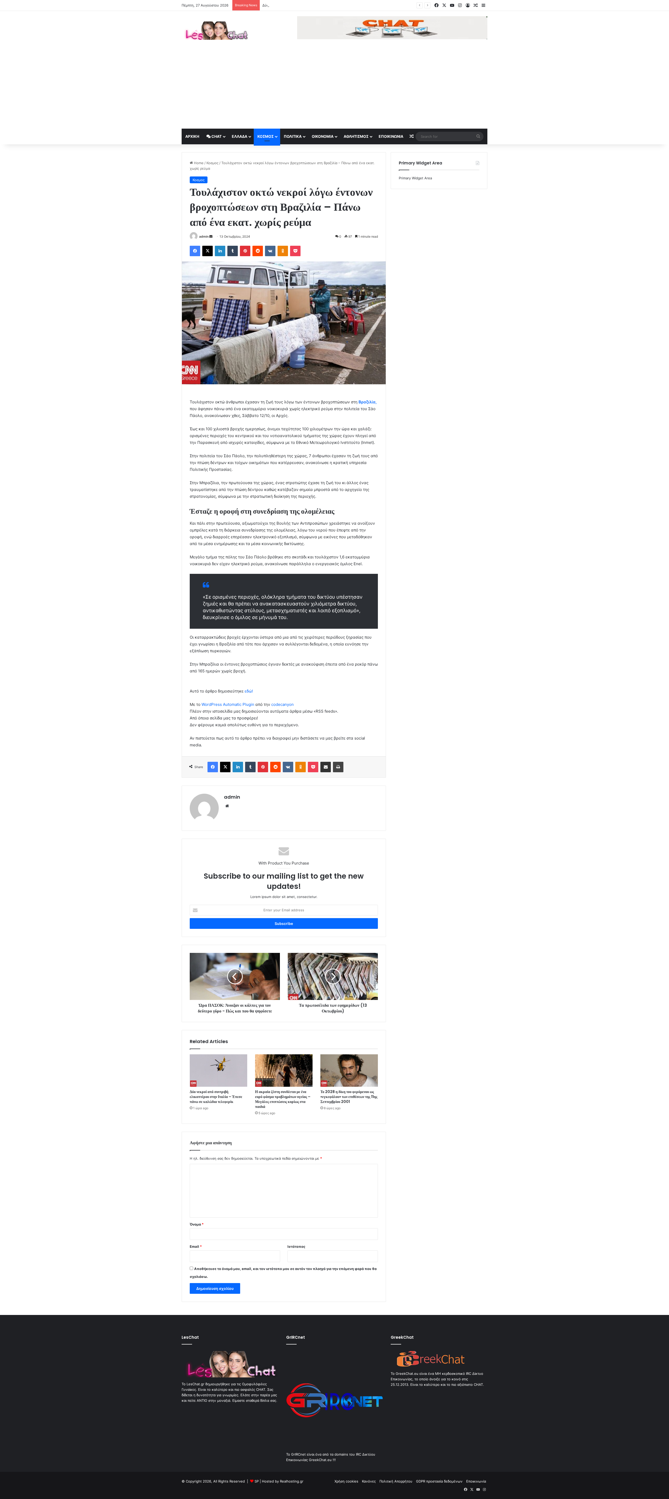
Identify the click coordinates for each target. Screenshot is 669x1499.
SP (257, 1481)
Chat (216, 136)
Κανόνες (369, 1481)
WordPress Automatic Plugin (227, 704)
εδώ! (249, 691)
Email (196, 1246)
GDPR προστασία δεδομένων (439, 1481)
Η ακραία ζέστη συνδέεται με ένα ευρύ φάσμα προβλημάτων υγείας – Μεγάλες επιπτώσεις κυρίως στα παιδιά (282, 1099)
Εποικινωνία (391, 136)
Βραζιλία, (368, 401)
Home (198, 163)
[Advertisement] (334, 89)
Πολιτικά (293, 136)
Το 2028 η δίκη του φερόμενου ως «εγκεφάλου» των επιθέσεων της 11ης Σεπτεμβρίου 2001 (348, 1096)
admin (204, 236)
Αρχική (192, 136)
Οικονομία (322, 136)
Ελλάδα (239, 136)
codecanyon (282, 704)
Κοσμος (265, 136)
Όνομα (197, 1224)
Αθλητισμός (356, 136)
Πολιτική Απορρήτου (395, 1481)
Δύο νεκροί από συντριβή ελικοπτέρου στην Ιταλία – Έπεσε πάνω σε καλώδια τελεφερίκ (334, 5)
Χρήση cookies (346, 1481)
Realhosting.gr (291, 1481)
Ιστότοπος (296, 1246)
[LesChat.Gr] (215, 30)
